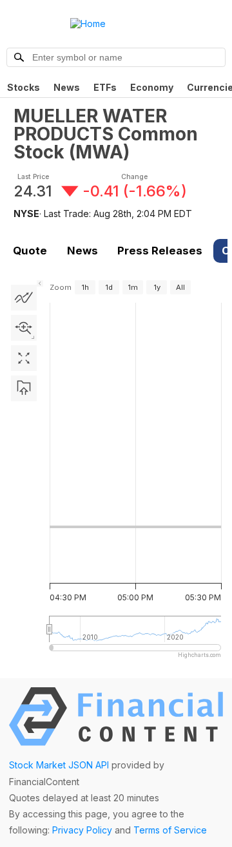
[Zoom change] (24, 328)
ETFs (105, 87)
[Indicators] (24, 297)
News (66, 87)
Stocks (23, 87)
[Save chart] (24, 388)
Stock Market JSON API (59, 764)
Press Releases (159, 250)
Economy (151, 87)
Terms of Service (170, 829)
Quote (30, 250)
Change (134, 177)
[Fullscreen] (24, 358)
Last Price (33, 177)
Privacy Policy (82, 829)
